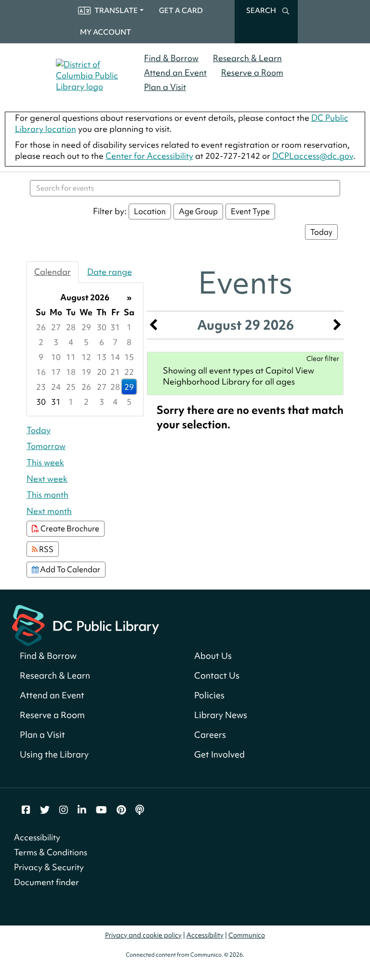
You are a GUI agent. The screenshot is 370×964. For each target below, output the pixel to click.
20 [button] (101, 371)
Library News (220, 715)
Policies (209, 695)
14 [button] (115, 356)
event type (250, 211)
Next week (46, 478)
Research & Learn (247, 58)
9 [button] (41, 356)
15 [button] (129, 356)
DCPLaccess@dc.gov (312, 155)
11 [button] (71, 356)
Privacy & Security (49, 867)
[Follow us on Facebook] (26, 810)
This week (45, 462)
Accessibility (37, 837)
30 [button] (101, 327)
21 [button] (115, 371)
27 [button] (56, 327)
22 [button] (129, 371)
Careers (210, 735)
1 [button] (129, 327)
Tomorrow (46, 445)
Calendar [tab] (52, 271)
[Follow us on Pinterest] (121, 810)
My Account (105, 32)
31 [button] (115, 327)
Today (321, 232)
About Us (213, 656)
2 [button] (41, 341)
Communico (246, 935)
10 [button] (56, 356)
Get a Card (181, 10)
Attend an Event (175, 72)
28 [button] (71, 327)
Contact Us (216, 675)
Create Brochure (69, 528)
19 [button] (86, 371)
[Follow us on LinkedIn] (82, 810)
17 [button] (56, 371)
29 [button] (86, 327)
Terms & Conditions (50, 852)
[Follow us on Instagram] (63, 810)
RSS (45, 549)
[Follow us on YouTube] (101, 810)
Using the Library (54, 754)
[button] (153, 325)
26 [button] (41, 327)
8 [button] (129, 341)
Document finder (46, 881)
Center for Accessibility (149, 155)
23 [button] (41, 386)
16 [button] (41, 371)
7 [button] (115, 341)
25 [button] (71, 386)
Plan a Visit (165, 86)
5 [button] (86, 341)
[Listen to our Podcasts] (139, 810)
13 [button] (101, 356)
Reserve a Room (252, 72)
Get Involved (219, 754)
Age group (198, 211)
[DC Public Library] (85, 624)
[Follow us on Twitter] (45, 810)
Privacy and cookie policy (143, 935)
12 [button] (86, 356)
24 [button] (56, 386)
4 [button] (70, 341)
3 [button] (55, 341)
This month (47, 494)
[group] (85, 349)
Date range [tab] (109, 271)
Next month (49, 510)
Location (150, 211)
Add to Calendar (69, 569)
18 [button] (71, 371)
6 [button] (101, 341)
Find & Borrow (171, 58)
